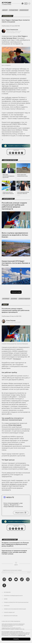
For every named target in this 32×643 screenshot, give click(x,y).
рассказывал (15, 122)
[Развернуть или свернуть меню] (29, 4)
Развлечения (24, 10)
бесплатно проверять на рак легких (14, 484)
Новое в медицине (25, 298)
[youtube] (16, 579)
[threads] (28, 579)
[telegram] (10, 579)
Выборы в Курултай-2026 (10, 615)
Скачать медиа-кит (9, 612)
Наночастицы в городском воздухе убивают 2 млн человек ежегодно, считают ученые (14, 552)
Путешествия (13, 10)
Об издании (7, 592)
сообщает (8, 97)
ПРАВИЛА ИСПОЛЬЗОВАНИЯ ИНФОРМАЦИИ (15, 609)
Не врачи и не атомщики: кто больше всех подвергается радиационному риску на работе (15, 544)
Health (5, 304)
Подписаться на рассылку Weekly (12, 570)
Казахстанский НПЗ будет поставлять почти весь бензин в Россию (16, 263)
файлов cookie (21, 635)
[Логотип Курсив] (6, 2)
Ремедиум (16, 359)
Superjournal (6, 4)
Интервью (5, 298)
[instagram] (4, 579)
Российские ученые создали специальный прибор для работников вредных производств (14, 206)
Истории (14, 298)
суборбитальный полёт (10, 88)
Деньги (4, 10)
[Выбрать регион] (22, 4)
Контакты (6, 605)
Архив (5, 599)
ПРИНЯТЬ (16, 639)
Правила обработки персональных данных (16, 602)
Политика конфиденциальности (13, 595)
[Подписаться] (29, 572)
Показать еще (16, 292)
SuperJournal (7, 16)
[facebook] (4, 585)
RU (26, 3)
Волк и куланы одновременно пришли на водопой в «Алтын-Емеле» (15, 235)
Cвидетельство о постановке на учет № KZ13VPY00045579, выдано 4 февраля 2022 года (13, 628)
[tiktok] (22, 579)
